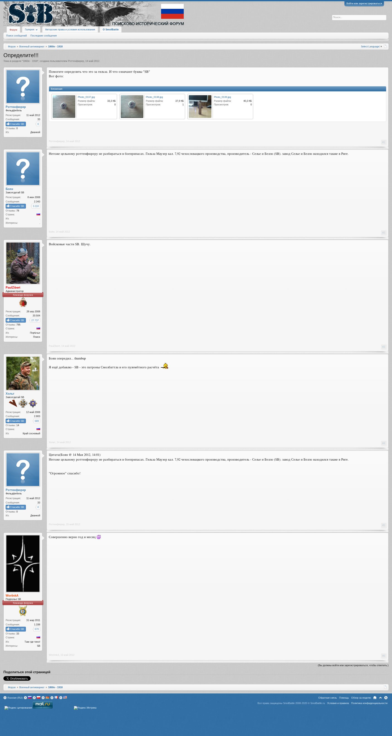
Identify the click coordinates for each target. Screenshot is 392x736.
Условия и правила (338, 703)
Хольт (52, 442)
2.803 (37, 416)
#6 (383, 655)
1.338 (37, 624)
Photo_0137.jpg (86, 97)
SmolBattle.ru (317, 703)
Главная (375, 697)
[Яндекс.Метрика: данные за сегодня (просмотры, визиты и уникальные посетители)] (85, 708)
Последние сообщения (43, 35)
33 (38, 119)
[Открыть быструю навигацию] (385, 46)
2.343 (37, 201)
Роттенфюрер (76, 61)
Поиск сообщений (16, 35)
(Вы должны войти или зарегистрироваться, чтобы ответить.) (353, 665)
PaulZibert (54, 346)
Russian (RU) (15, 697)
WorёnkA (54, 654)
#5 (383, 525)
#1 (383, 142)
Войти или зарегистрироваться (364, 3)
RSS (385, 697)
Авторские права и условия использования (70, 29)
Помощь (344, 697)
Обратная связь (327, 697)
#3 (383, 346)
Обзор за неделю (361, 697)
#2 (383, 232)
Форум (13, 29)
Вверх (380, 697)
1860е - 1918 (30, 61)
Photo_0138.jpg (154, 97)
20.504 (36, 315)
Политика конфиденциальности (369, 703)
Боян (51, 231)
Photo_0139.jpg (222, 97)
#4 (383, 443)
